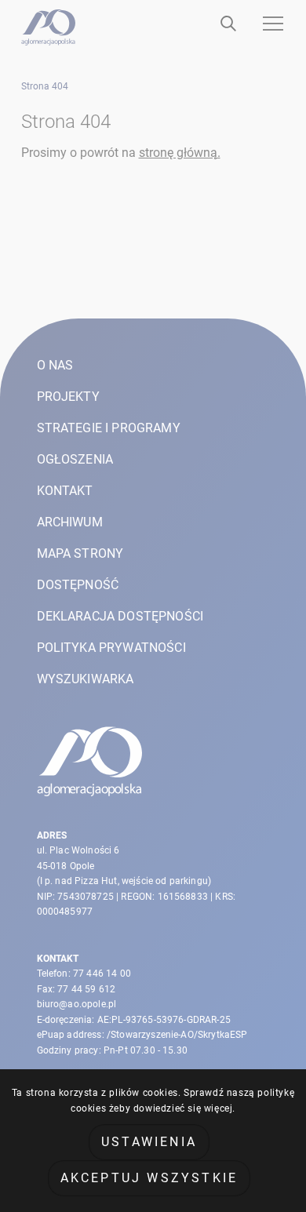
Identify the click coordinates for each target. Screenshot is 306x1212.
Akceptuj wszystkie (149, 1177)
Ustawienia (149, 1141)
